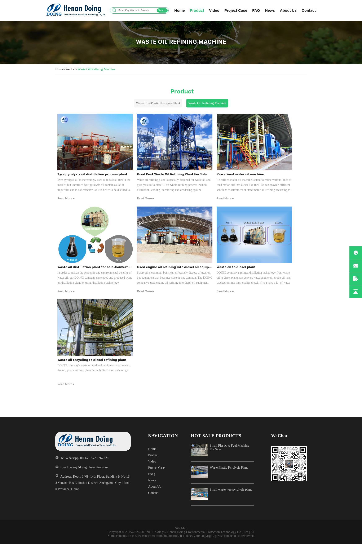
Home (179, 10)
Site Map (181, 528)
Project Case (235, 10)
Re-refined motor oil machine (240, 174)
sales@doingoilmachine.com (89, 467)
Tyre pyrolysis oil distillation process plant (92, 174)
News (270, 10)
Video (214, 10)
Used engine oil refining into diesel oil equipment (177, 267)
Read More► (66, 198)
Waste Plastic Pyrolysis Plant (229, 467)
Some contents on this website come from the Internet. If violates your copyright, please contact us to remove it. (181, 536)
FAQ (256, 10)
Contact (309, 10)
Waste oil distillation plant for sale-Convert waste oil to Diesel (107, 267)
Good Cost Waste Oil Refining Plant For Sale (172, 174)
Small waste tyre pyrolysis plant (231, 489)
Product (197, 10)
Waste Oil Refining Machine (96, 69)
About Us (288, 10)
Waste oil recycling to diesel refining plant (92, 360)
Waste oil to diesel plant (236, 267)
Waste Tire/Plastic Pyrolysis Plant (158, 103)
